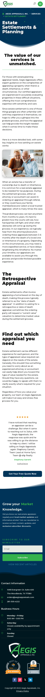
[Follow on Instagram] (20, 680)
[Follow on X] (25, 680)
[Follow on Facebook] (14, 680)
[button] (22, 476)
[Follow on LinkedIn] (30, 680)
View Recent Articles (22, 564)
